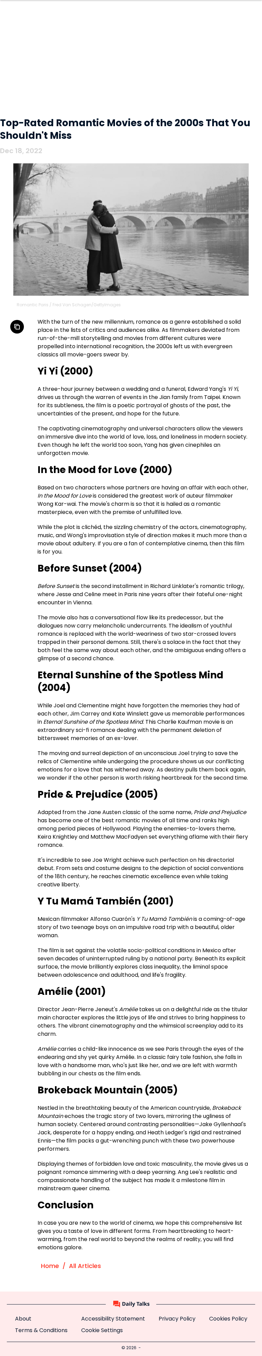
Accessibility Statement (113, 1319)
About (23, 1319)
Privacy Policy (177, 1319)
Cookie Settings (102, 1330)
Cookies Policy (228, 1319)
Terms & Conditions (41, 1330)
